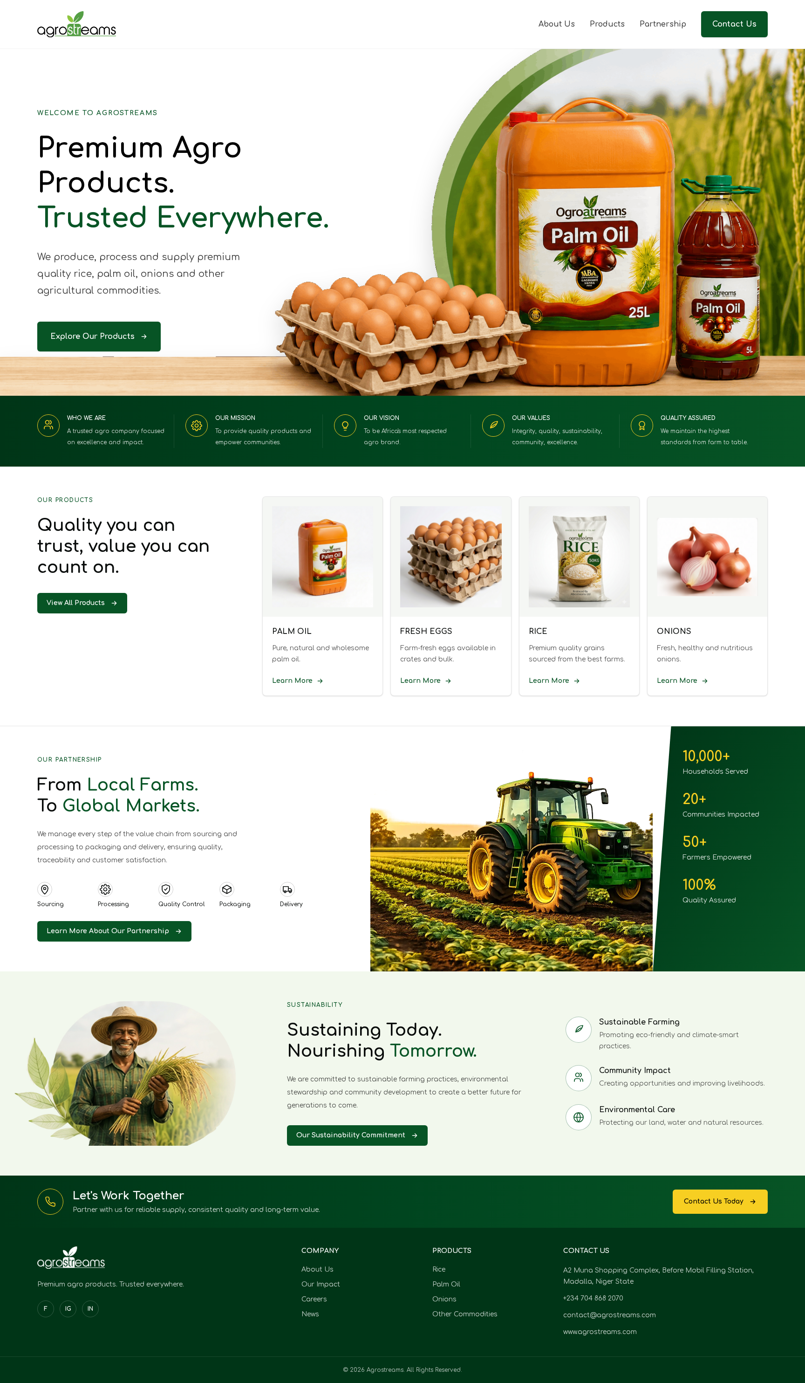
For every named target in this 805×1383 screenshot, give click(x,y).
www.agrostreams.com (600, 1331)
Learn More (292, 680)
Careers (314, 1299)
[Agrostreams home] (76, 24)
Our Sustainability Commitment (350, 1135)
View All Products (76, 602)
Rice (438, 1269)
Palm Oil (446, 1284)
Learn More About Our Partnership (108, 931)
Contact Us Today (714, 1201)
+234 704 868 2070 (593, 1298)
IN (90, 1309)
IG (68, 1309)
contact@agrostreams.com (609, 1315)
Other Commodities (465, 1314)
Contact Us (734, 24)
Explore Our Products (92, 336)
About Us (557, 24)
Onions (444, 1299)
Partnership (663, 24)
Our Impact (320, 1284)
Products (607, 24)
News (310, 1314)
